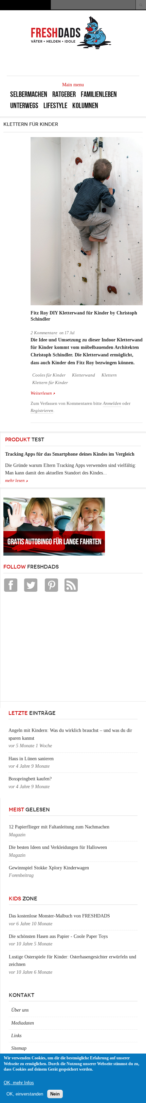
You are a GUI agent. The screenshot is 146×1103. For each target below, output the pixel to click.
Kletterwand (83, 375)
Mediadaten (22, 1023)
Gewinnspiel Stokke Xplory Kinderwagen (49, 867)
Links (16, 1035)
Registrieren (42, 410)
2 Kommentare (44, 332)
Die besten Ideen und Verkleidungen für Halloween (58, 847)
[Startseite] (71, 48)
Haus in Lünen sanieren (31, 758)
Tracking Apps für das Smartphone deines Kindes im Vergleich (69, 454)
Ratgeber (64, 94)
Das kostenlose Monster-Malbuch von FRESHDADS (59, 915)
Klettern (109, 375)
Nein (55, 1094)
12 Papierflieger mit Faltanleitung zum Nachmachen (59, 826)
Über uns (20, 1010)
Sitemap (18, 1048)
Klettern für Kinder (50, 382)
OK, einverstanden (24, 1094)
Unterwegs (24, 105)
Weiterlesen (43, 394)
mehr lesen (15, 480)
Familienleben (99, 94)
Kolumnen (85, 105)
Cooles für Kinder (49, 375)
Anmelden (112, 403)
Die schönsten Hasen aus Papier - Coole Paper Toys (58, 936)
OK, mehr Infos (19, 1082)
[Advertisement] (54, 648)
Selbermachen (28, 94)
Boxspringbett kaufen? (30, 778)
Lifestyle (55, 105)
